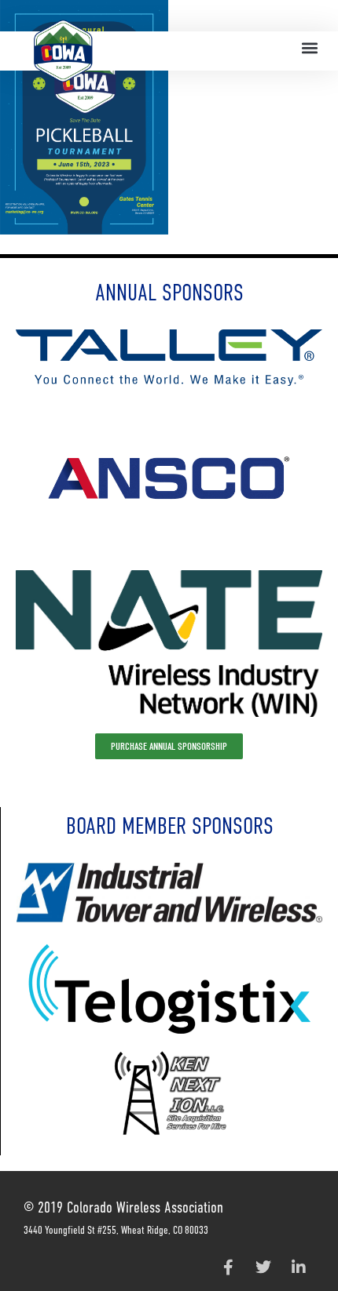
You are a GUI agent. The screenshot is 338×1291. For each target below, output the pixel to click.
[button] (309, 48)
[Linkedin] (298, 1267)
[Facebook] (228, 1267)
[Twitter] (263, 1267)
